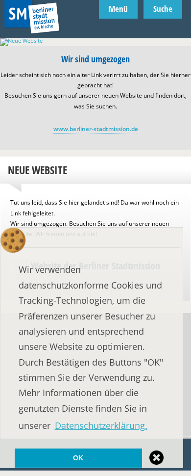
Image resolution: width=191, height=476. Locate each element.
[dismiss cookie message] (157, 457)
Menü (118, 8)
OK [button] (78, 458)
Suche (162, 8)
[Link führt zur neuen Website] (95, 40)
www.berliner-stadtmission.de (95, 129)
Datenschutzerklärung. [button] (101, 425)
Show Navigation (184, 44)
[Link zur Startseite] (31, 35)
